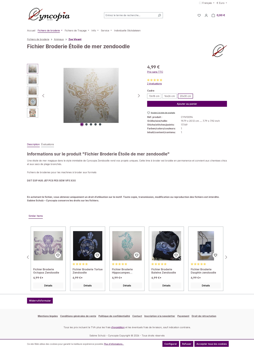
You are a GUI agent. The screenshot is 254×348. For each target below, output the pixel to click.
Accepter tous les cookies (211, 343)
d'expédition (118, 327)
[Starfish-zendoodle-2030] (91, 95)
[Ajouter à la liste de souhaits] (58, 255)
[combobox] (130, 15)
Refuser (186, 343)
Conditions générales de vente (78, 316)
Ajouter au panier (187, 103)
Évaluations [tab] (47, 144)
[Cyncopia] (219, 50)
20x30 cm (185, 96)
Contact (137, 316)
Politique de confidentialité (114, 316)
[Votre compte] (206, 15)
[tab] (33, 144)
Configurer (170, 343)
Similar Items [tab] (36, 215)
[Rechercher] (159, 15)
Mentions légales (48, 316)
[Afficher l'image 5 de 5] (100, 124)
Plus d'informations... (114, 344)
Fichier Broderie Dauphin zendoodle (203, 271)
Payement (183, 316)
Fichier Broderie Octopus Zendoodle (46, 271)
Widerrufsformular (40, 300)
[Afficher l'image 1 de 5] (82, 124)
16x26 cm (169, 96)
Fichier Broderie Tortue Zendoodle (88, 271)
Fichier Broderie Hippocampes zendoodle (122, 271)
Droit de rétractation (204, 316)
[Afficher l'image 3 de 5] (91, 124)
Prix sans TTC (155, 71)
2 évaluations (154, 83)
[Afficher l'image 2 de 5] (86, 124)
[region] (84, 95)
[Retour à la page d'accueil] (49, 14)
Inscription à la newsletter (159, 316)
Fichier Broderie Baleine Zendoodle (163, 271)
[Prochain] (139, 95)
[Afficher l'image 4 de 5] (95, 124)
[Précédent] (43, 95)
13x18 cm (154, 96)
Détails (48, 285)
